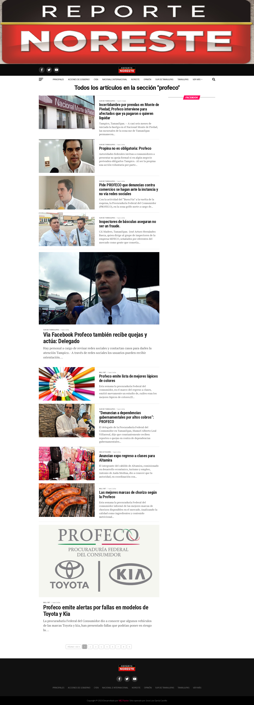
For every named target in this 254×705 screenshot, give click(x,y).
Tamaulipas (183, 79)
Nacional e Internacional (114, 79)
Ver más (197, 79)
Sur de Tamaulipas (164, 79)
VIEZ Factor (124, 700)
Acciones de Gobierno (79, 79)
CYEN (96, 79)
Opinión (147, 79)
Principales (58, 79)
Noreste (135, 79)
